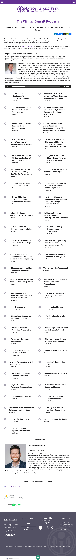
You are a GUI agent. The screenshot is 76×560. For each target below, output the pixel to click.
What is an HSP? (65, 522)
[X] (64, 34)
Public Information (65, 530)
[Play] (7, 87)
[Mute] (64, 87)
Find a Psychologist (29, 528)
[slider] (36, 86)
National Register (27, 46)
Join (28, 523)
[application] (38, 86)
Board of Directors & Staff (65, 526)
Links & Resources (65, 528)
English (10, 558)
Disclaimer (51, 546)
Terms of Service (66, 546)
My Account (29, 518)
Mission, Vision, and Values (66, 524)
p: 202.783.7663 (10, 530)
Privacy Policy (58, 546)
